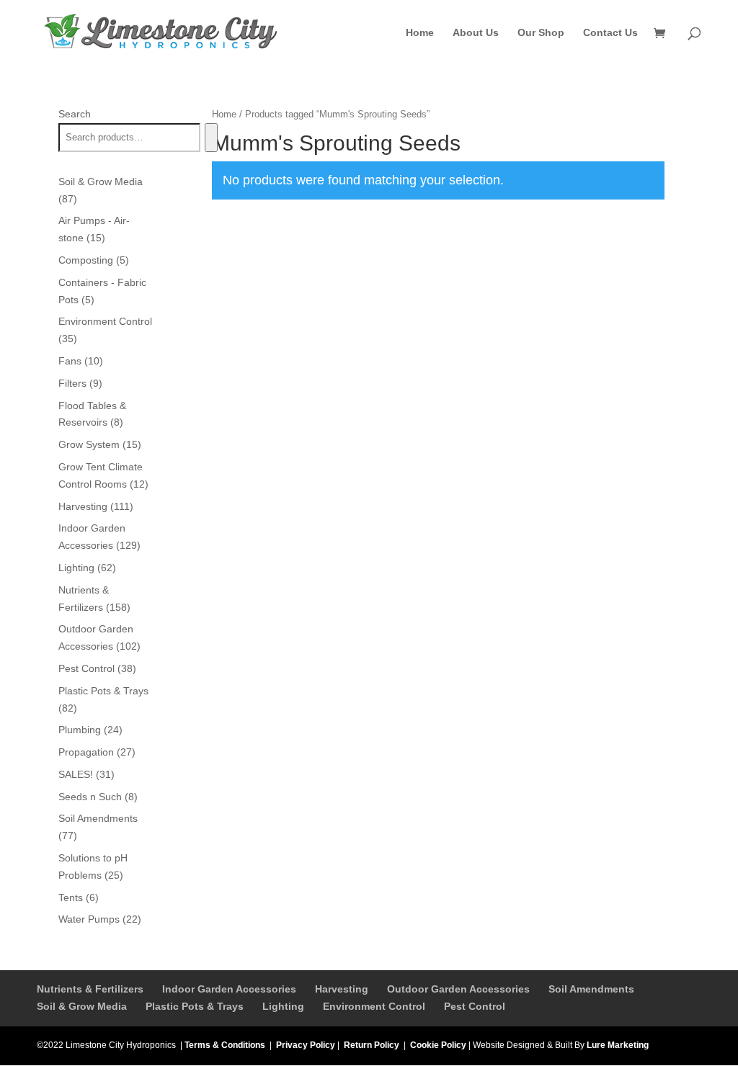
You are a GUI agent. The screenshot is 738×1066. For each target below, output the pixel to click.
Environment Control (374, 1006)
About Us (476, 32)
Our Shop (540, 32)
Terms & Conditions (224, 1045)
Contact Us (610, 32)
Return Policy (371, 1045)
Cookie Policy (438, 1045)
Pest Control (474, 1006)
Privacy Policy (305, 1045)
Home (420, 32)
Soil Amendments (591, 989)
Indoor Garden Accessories (229, 989)
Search (74, 114)
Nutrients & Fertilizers (90, 989)
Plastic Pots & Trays (195, 1006)
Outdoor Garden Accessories (458, 989)
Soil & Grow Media (82, 1006)
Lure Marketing (618, 1045)
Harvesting (341, 989)
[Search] (211, 137)
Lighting (283, 1006)
